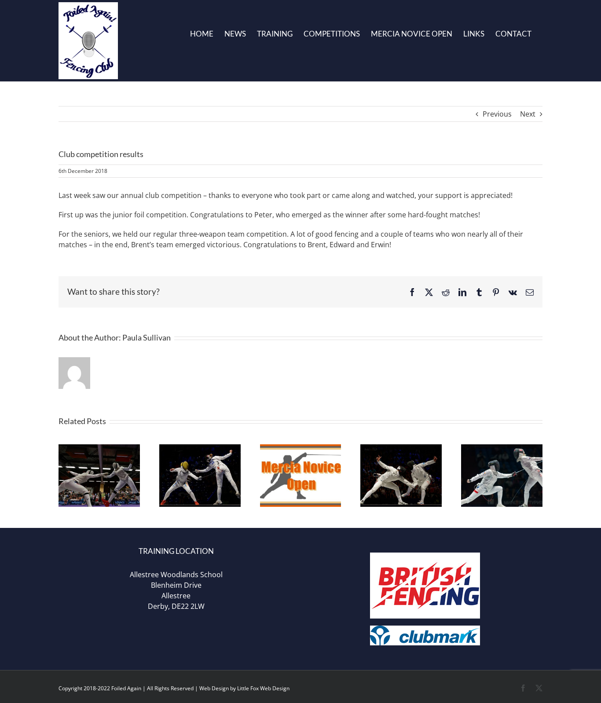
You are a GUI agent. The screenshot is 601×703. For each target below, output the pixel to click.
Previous (497, 114)
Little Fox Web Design (263, 688)
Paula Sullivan (146, 337)
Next (527, 114)
